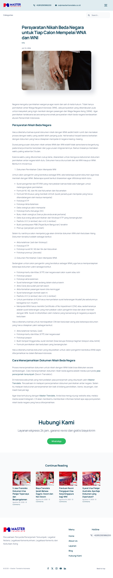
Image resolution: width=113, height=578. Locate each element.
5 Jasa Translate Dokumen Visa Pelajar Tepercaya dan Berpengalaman (21, 494)
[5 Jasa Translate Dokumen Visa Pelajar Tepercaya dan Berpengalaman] (22, 478)
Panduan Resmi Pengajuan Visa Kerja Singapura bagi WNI (66, 492)
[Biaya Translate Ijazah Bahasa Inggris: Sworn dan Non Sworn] (45, 478)
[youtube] (61, 568)
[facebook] (48, 568)
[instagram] (56, 568)
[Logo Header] (12, 3)
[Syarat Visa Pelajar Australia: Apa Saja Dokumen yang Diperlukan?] (91, 478)
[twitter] (52, 568)
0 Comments (20, 503)
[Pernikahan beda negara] (56, 51)
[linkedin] (65, 568)
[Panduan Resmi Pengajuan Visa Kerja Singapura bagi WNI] (68, 478)
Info (23, 43)
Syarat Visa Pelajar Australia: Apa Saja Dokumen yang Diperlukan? (91, 492)
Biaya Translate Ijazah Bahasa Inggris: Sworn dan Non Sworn (44, 492)
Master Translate (47, 395)
